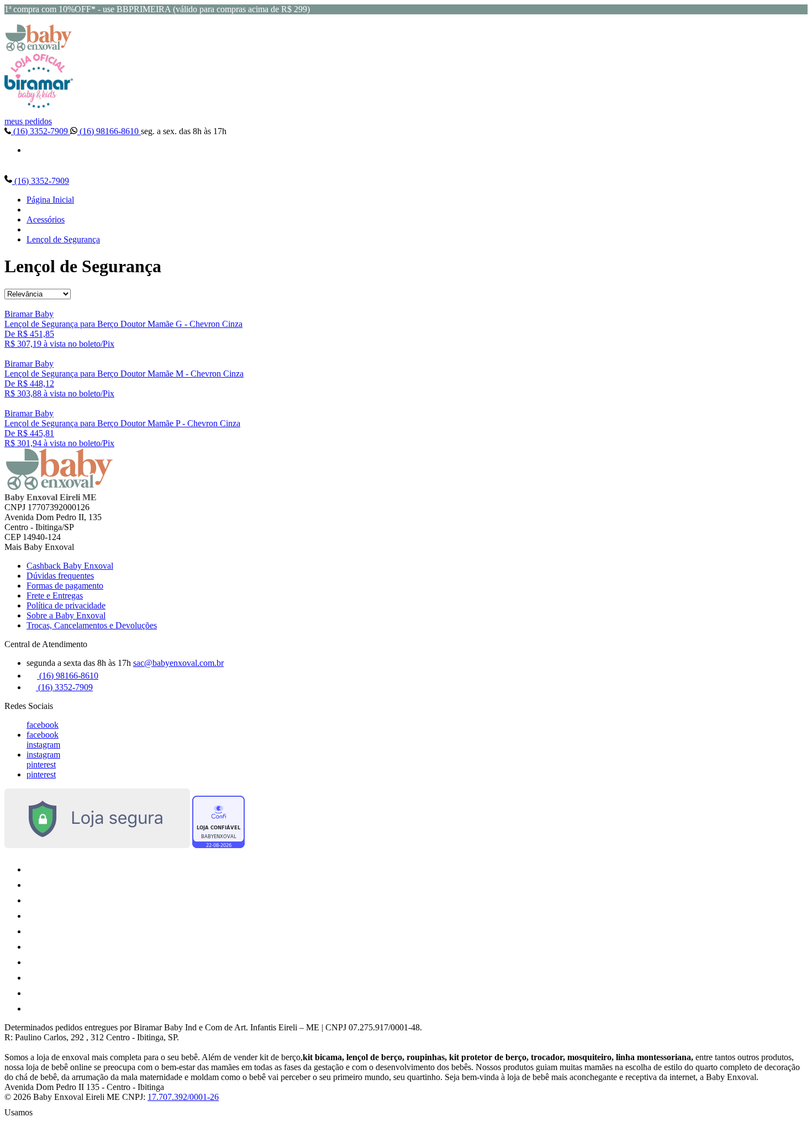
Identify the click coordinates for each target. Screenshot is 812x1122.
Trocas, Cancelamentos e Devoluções (92, 625)
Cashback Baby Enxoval (70, 565)
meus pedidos (28, 121)
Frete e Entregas (55, 595)
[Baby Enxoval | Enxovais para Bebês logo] (38, 48)
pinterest (41, 764)
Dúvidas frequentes (60, 575)
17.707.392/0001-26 (183, 1097)
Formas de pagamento (65, 585)
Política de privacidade (66, 605)
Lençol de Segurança (63, 239)
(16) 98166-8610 (109, 131)
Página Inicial (50, 199)
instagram (43, 744)
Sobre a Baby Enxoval (66, 615)
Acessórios (46, 219)
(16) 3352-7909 (40, 131)
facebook (43, 724)
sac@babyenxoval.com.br (178, 663)
